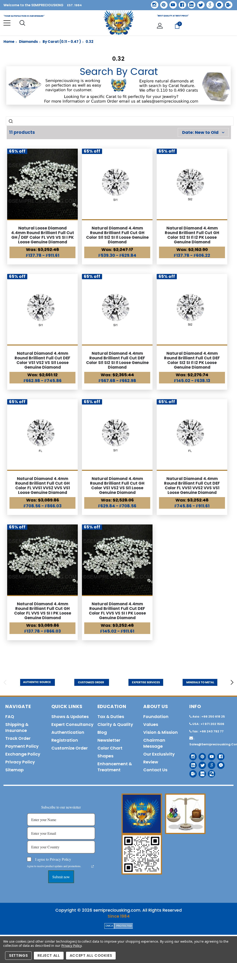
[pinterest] (162, 3)
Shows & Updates (70, 716)
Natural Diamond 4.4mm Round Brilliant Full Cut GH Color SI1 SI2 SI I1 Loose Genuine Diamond (117, 235)
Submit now (61, 876)
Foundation (155, 716)
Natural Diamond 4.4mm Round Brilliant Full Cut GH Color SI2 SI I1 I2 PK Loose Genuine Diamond (192, 235)
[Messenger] (218, 3)
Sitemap (14, 770)
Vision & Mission (160, 732)
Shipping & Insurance (16, 727)
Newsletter (108, 740)
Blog (102, 732)
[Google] (208, 3)
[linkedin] (190, 3)
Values (150, 724)
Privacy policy (20, 762)
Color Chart (109, 748)
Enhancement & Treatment (114, 767)
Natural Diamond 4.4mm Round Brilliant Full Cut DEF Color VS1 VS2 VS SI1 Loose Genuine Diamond (42, 360)
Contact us (155, 770)
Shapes (105, 756)
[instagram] (153, 3)
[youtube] (171, 3)
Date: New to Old (200, 132)
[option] (37, 682)
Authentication (67, 732)
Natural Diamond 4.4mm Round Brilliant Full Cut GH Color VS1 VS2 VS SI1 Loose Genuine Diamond (117, 485)
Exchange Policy (22, 754)
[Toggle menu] (6, 22)
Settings (18, 955)
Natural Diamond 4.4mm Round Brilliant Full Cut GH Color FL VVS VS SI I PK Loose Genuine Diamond (42, 611)
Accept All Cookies (91, 955)
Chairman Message (154, 743)
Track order (18, 738)
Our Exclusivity (159, 754)
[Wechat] (210, 772)
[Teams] (227, 3)
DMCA (109, 925)
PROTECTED (124, 925)
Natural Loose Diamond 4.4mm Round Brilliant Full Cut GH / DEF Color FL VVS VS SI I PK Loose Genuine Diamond (42, 235)
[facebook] (181, 3)
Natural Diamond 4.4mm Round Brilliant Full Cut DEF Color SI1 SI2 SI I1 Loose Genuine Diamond (117, 360)
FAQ (9, 716)
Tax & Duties (110, 716)
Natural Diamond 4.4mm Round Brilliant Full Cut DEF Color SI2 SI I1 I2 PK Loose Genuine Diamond (192, 360)
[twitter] (199, 3)
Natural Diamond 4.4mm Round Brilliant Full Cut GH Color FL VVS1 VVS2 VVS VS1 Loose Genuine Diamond (42, 485)
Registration (64, 740)
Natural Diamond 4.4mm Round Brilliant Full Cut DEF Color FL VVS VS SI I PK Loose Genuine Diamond (117, 611)
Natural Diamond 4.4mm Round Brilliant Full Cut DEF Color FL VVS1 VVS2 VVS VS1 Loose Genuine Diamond (192, 485)
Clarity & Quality (115, 724)
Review (150, 762)
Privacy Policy (71, 945)
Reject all (48, 955)
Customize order (69, 748)
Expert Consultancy (72, 724)
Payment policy (22, 746)
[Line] (201, 772)
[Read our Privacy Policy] (92, 866)
